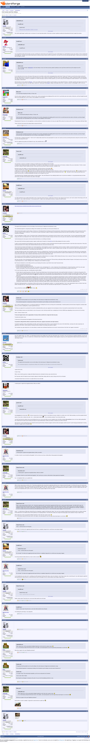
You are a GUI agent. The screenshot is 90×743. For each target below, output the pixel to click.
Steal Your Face (6, 455)
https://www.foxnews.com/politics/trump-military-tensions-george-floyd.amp (28, 206)
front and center (10, 160)
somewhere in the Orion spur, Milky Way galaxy (8, 142)
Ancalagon (15, 13)
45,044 (12, 236)
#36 (87, 128)
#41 (87, 294)
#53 (87, 561)
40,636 (12, 49)
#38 (87, 181)
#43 (87, 353)
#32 (87, 37)
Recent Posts (3, 8)
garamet (4, 190)
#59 (87, 684)
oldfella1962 (30, 67)
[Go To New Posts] (41, 736)
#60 (87, 711)
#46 (87, 426)
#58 (87, 660)
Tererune (4, 46)
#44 (87, 381)
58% (51, 241)
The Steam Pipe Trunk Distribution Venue (9, 32)
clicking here (61, 740)
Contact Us (79, 736)
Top (86, 736)
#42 (87, 333)
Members (18, 6)
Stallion (4, 67)
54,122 (12, 615)
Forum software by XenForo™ (9, 738)
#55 (87, 603)
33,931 (12, 394)
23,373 (12, 117)
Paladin (31, 81)
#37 (87, 147)
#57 (87, 640)
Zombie (4, 233)
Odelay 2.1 (2, 736)
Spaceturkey (5, 390)
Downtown (11, 219)
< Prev (7, 15)
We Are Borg (5, 114)
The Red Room (8, 13)
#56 (87, 620)
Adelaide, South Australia (9, 655)
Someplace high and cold (9, 348)
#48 (87, 463)
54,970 (12, 30)
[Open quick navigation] (87, 10)
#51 (87, 521)
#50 (87, 499)
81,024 (12, 159)
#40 (87, 224)
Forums (7, 6)
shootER (4, 530)
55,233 (12, 218)
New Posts (22, 6)
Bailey (4, 649)
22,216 (12, 140)
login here (36, 740)
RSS (88, 736)
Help (82, 736)
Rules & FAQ (13, 6)
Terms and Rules (86, 738)
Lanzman (4, 342)
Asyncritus (5, 137)
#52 (87, 541)
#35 (87, 105)
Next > (15, 15)
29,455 (12, 654)
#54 (87, 582)
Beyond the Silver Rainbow (9, 51)
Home (4, 6)
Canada (11, 118)
